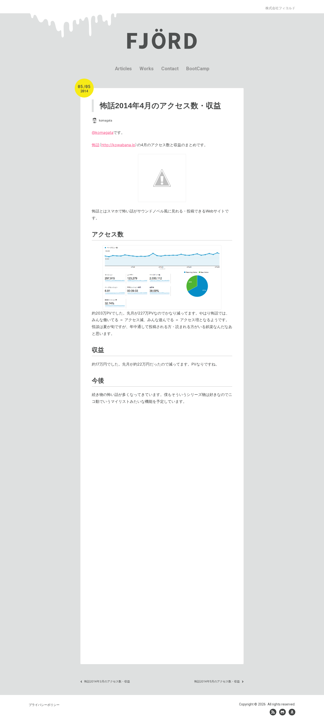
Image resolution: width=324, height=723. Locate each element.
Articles (123, 68)
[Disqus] (162, 472)
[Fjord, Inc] (273, 712)
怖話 (95, 144)
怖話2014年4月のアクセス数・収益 (160, 105)
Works (146, 68)
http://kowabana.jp (118, 144)
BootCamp (197, 68)
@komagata (102, 132)
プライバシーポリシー (44, 705)
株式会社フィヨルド (280, 8)
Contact (170, 68)
